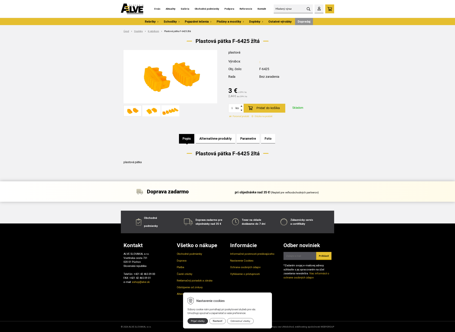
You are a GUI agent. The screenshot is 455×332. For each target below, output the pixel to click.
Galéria (185, 8)
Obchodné (150, 218)
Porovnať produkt (240, 116)
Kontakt (262, 8)
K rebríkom (153, 31)
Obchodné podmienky (207, 8)
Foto (268, 138)
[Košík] (329, 8)
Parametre (248, 138)
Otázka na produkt (263, 116)
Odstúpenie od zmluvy (190, 287)
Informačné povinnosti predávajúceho (252, 253)
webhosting (301, 326)
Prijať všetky (198, 321)
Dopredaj (304, 21)
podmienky (151, 226)
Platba (180, 267)
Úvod (126, 31)
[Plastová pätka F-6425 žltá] (170, 76)
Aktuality (170, 8)
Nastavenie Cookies (241, 260)
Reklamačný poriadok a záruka (194, 280)
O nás (157, 8)
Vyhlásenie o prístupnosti (245, 274)
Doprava (181, 260)
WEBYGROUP (327, 326)
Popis (187, 138)
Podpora (229, 8)
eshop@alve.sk (141, 282)
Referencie (246, 8)
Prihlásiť (324, 256)
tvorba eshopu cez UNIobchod (278, 326)
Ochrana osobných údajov (245, 267)
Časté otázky (184, 274)
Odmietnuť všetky (240, 321)
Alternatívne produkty (215, 138)
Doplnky (138, 31)
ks (237, 108)
